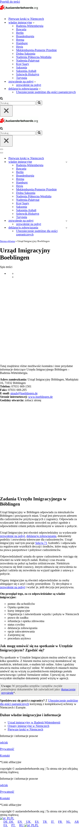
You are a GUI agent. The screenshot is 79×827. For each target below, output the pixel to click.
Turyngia (21, 77)
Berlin (20, 32)
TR (45, 821)
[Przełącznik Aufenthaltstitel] (66, 220)
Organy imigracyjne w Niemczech (28, 726)
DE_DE (8, 821)
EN (20, 821)
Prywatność (7, 749)
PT (13, 825)
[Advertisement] (39, 321)
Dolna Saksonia (25, 53)
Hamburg (22, 43)
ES (37, 821)
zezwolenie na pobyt (28, 85)
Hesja (19, 46)
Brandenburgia (25, 36)
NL (68, 821)
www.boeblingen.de (40, 396)
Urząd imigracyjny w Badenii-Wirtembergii (34, 722)
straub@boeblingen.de (24, 393)
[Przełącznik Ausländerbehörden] (66, 162)
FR (60, 821)
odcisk (4, 742)
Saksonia (21, 67)
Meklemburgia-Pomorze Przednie (36, 50)
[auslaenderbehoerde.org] (19, 12)
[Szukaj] (1, 98)
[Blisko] (6, 111)
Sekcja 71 (41, 543)
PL (12, 818)
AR (76, 821)
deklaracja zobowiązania (41, 536)
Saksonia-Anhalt (26, 71)
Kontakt (5, 755)
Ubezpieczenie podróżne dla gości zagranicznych (46, 92)
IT (53, 821)
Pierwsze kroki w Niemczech (26, 18)
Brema (20, 39)
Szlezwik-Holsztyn (27, 74)
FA (5, 825)
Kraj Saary (22, 64)
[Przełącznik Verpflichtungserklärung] (66, 227)
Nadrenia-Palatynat (27, 60)
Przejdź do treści (10, 1)
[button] (33, 22)
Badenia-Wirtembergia (29, 26)
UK (28, 821)
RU (21, 825)
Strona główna (7, 241)
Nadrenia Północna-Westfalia (33, 57)
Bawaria (21, 29)
